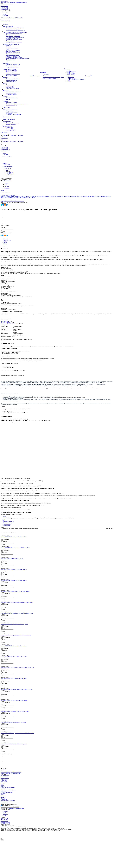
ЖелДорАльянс (6, 525)
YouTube (7, 186)
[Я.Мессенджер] (1, 205)
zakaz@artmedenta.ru (6, 180)
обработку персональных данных (16, 808)
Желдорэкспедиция (7, 522)
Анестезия (3, 196)
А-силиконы (21, 201)
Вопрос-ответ (4, 780)
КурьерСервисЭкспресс (8, 521)
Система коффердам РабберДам (12, 196)
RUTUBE (7, 188)
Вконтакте (5, 15)
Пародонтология (23, 197)
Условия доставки (5, 778)
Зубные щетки (4, 799)
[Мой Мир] (7, 205)
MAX (4, 14)
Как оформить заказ (5, 775)
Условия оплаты (4, 776)
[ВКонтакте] (3, 205)
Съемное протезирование (13, 201)
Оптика (65, 196)
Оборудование (4, 201)
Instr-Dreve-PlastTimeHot (6, 322)
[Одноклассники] (5, 205)
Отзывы (2, 770)
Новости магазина (6, 805)
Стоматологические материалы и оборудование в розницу (14, 2)
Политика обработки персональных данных (10, 773)
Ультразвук (74, 196)
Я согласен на (13, 808)
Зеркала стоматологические (52, 196)
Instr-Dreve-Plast (4, 321)
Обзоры (2, 784)
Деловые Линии (6, 524)
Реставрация (43, 196)
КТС (4, 520)
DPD (4, 519)
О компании (3, 769)
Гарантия (3, 782)
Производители (4, 801)
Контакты (3, 817)
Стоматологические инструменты (8, 789)
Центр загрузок (4, 781)
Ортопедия (60, 196)
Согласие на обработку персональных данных (11, 772)
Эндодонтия (22, 196)
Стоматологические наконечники (11, 197)
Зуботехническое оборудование (100, 196)
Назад (7, 170)
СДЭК (4, 516)
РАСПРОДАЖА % (31, 197)
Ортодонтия (69, 196)
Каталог (2, 785)
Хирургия (79, 196)
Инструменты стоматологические (32, 196)
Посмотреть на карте (6, 179)
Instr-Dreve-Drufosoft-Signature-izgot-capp (10, 323)
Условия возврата (4, 779)
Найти (2, 839)
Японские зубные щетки (87, 196)
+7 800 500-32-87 (4, 6)
